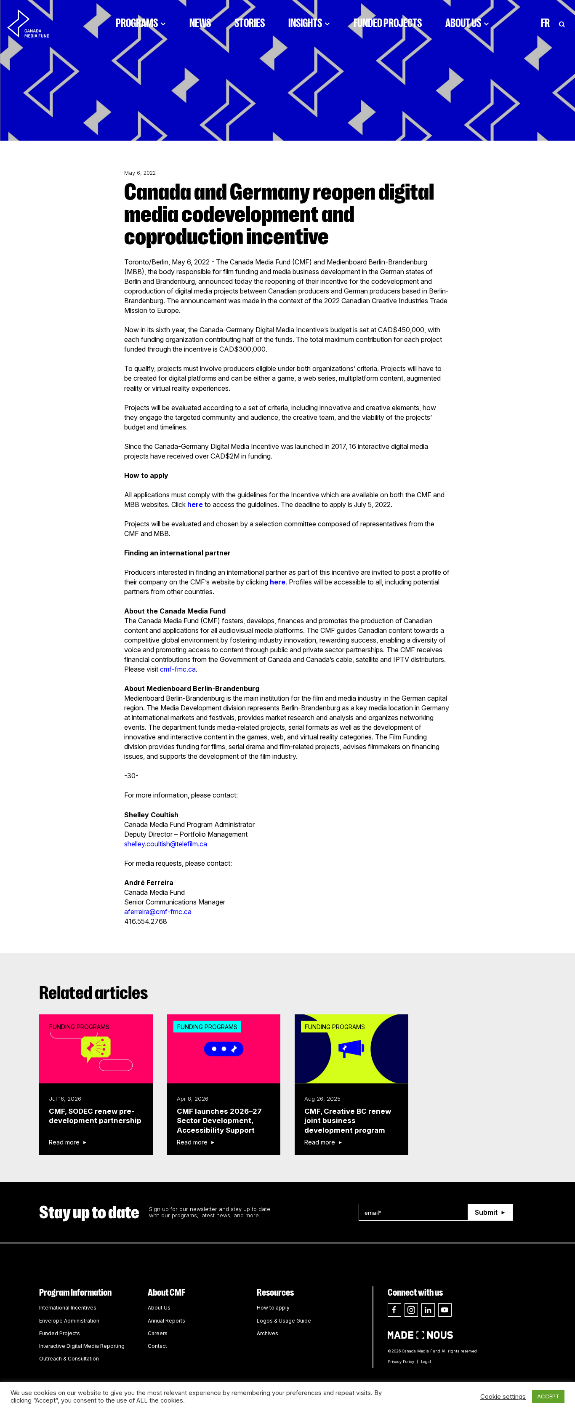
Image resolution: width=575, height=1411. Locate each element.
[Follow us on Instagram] (411, 1310)
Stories (249, 23)
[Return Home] (35, 23)
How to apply (273, 1307)
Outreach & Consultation (69, 1358)
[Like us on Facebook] (394, 1310)
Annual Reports (166, 1321)
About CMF (166, 1292)
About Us (463, 23)
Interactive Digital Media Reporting (82, 1346)
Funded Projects (388, 23)
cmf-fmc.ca (178, 669)
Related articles (93, 992)
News (200, 23)
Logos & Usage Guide (284, 1321)
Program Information (75, 1292)
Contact (157, 1346)
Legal (426, 1361)
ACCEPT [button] (548, 1396)
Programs (137, 23)
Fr (545, 23)
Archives (267, 1333)
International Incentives (67, 1307)
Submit (486, 1212)
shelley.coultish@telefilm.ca (165, 844)
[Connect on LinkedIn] (428, 1310)
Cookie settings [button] (503, 1396)
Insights (305, 23)
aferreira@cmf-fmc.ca (158, 911)
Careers (158, 1333)
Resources (275, 1292)
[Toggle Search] (562, 23)
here (195, 504)
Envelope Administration (69, 1321)
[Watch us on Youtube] (445, 1310)
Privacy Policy (401, 1361)
